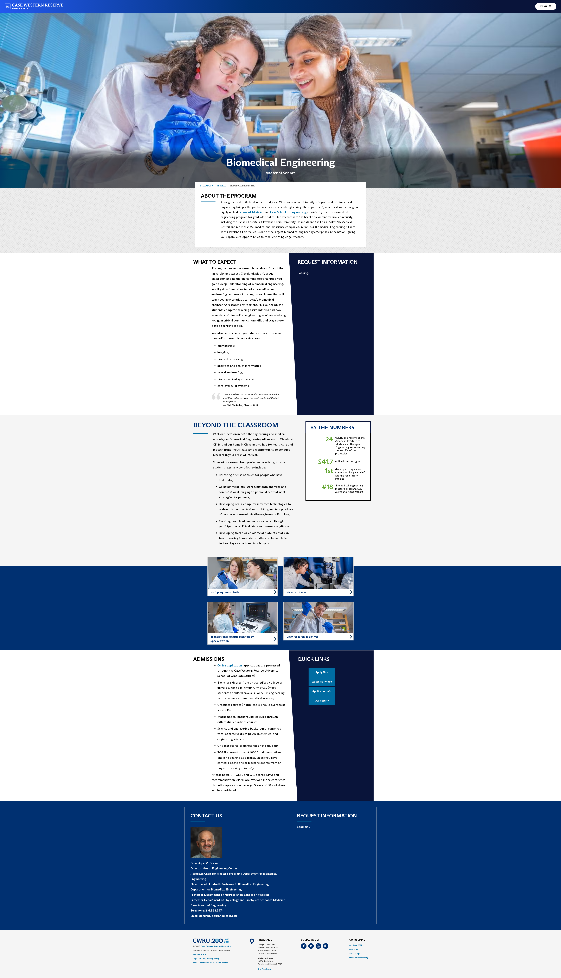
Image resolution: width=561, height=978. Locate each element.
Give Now (353, 949)
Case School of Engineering (288, 212)
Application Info (321, 691)
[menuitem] (358, 945)
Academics (208, 186)
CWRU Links (357, 940)
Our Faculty (322, 700)
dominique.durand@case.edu (218, 916)
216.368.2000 (199, 954)
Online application (229, 665)
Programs (222, 186)
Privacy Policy (213, 958)
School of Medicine (251, 212)
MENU (543, 6)
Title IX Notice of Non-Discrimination (210, 962)
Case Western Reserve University (216, 946)
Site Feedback (264, 969)
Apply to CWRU (356, 945)
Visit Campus (355, 953)
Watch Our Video (322, 681)
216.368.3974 (214, 910)
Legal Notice (199, 958)
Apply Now (321, 672)
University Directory (358, 957)
